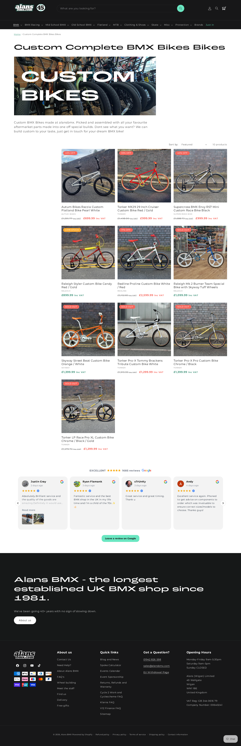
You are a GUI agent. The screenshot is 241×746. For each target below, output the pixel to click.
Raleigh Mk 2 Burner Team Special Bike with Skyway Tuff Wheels (199, 285)
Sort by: (173, 144)
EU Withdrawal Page (156, 672)
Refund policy (102, 734)
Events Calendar (110, 671)
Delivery (62, 700)
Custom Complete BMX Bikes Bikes (42, 34)
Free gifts (63, 705)
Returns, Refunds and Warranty (113, 684)
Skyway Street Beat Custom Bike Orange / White (85, 362)
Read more (28, 510)
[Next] (223, 503)
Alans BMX (66, 734)
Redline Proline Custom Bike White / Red (144, 285)
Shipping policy (157, 734)
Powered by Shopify (82, 734)
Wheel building (66, 682)
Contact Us (64, 659)
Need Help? (64, 665)
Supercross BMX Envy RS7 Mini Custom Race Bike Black (196, 208)
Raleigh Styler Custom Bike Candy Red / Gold (86, 285)
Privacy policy (119, 734)
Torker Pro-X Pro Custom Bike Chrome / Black (196, 362)
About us (25, 620)
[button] (17, 25)
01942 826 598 (152, 659)
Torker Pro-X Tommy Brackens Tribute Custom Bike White (140, 362)
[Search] (180, 8)
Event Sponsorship (111, 676)
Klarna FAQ (107, 702)
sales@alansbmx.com (156, 666)
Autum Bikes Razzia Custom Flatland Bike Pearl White (82, 208)
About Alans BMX (68, 671)
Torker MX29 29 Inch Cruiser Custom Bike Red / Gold (138, 208)
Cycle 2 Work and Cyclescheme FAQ (111, 694)
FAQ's (60, 676)
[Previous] (18, 503)
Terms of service (138, 734)
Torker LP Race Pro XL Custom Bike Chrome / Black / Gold (87, 439)
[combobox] (120, 8)
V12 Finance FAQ (110, 708)
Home (17, 34)
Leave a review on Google (120, 538)
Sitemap (105, 714)
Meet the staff (65, 688)
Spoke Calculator (110, 665)
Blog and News (109, 659)
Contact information (178, 734)
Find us (61, 694)
